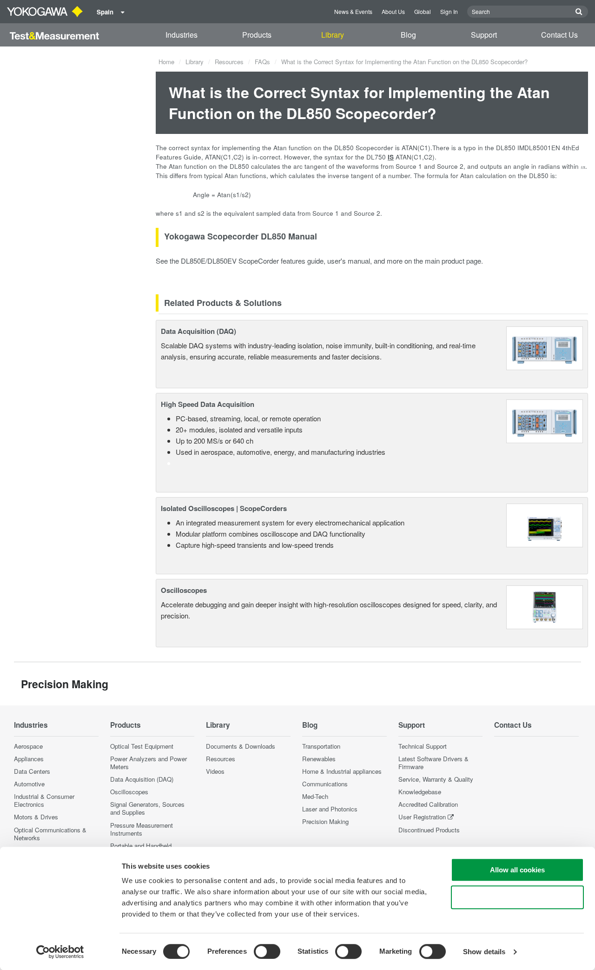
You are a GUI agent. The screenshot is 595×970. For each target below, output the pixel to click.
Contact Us (559, 34)
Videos (215, 771)
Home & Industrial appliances (342, 771)
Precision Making (325, 821)
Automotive (29, 783)
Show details (484, 952)
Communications (325, 783)
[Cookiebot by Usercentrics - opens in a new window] (60, 952)
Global (422, 11)
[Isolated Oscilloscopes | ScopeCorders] (544, 524)
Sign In (449, 11)
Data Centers (32, 771)
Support (484, 34)
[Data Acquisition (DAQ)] (544, 347)
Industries (181, 34)
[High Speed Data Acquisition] (544, 420)
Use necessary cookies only (517, 897)
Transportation (321, 746)
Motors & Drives (36, 816)
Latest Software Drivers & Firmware (433, 762)
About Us (393, 11)
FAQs (262, 61)
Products (256, 34)
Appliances (29, 758)
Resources (229, 61)
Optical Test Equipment (141, 746)
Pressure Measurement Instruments (141, 829)
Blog (408, 34)
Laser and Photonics (329, 808)
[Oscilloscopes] (544, 606)
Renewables (319, 758)
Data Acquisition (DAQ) (198, 331)
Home (166, 61)
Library (332, 34)
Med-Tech (315, 796)
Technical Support (422, 746)
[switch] (267, 951)
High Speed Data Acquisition (207, 404)
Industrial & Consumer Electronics (44, 800)
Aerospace (28, 746)
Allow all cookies (517, 870)
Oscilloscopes (184, 590)
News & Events (353, 11)
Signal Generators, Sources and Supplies (147, 808)
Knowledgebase (419, 791)
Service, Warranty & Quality (435, 779)
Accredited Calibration (428, 804)
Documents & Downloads (240, 746)
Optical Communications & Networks (50, 833)
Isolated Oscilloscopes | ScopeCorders (224, 508)
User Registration (422, 816)
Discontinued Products (429, 829)
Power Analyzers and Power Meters (148, 762)
